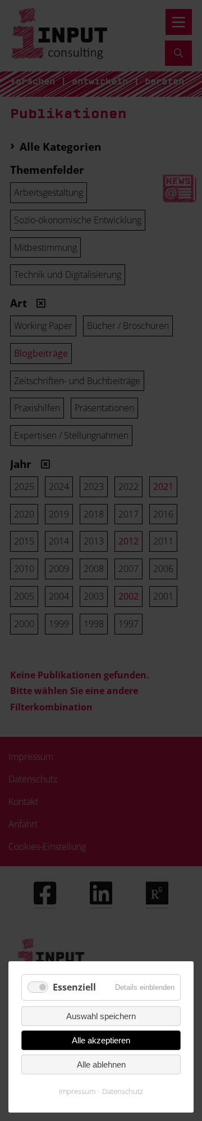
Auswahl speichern (101, 1016)
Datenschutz (122, 1091)
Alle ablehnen (101, 1064)
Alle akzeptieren (101, 1040)
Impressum (77, 1091)
